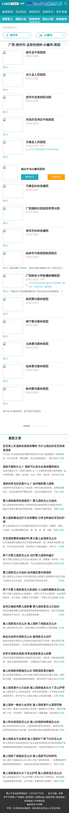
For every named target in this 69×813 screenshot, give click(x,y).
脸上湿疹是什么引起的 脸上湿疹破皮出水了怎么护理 (34, 687)
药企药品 (21, 11)
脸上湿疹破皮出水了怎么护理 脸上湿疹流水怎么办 (32, 773)
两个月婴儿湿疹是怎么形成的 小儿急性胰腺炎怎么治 (34, 589)
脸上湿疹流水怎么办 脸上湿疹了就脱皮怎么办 (30, 623)
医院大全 (21, 19)
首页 (5, 27)
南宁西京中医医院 (32, 411)
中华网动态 (39, 801)
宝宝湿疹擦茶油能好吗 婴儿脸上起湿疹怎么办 (30, 538)
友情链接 (28, 801)
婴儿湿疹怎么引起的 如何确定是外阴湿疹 (27, 572)
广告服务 (20, 797)
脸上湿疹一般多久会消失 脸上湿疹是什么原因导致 (32, 704)
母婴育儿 (7, 19)
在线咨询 (56, 177)
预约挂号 (29, 177)
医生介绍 (48, 19)
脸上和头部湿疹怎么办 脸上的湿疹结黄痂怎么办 (31, 721)
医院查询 (34, 19)
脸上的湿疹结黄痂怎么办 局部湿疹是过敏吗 (28, 670)
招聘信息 (40, 797)
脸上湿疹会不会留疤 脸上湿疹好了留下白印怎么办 (32, 738)
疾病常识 (48, 11)
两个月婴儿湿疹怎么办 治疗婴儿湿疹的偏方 (28, 555)
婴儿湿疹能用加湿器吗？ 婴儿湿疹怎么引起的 (30, 500)
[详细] (61, 458)
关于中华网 (9, 797)
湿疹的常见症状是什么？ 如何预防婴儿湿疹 (28, 483)
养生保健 (61, 11)
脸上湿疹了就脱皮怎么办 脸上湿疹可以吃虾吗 (30, 756)
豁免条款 (60, 797)
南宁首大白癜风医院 (12, 411)
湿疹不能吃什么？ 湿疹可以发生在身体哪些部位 (31, 466)
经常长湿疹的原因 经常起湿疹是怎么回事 (27, 653)
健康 (22, 3)
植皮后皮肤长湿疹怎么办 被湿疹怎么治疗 (27, 636)
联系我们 (30, 797)
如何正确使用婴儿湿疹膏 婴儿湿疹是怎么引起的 (31, 606)
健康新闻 (7, 11)
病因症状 (34, 11)
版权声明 (50, 797)
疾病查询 (61, 19)
